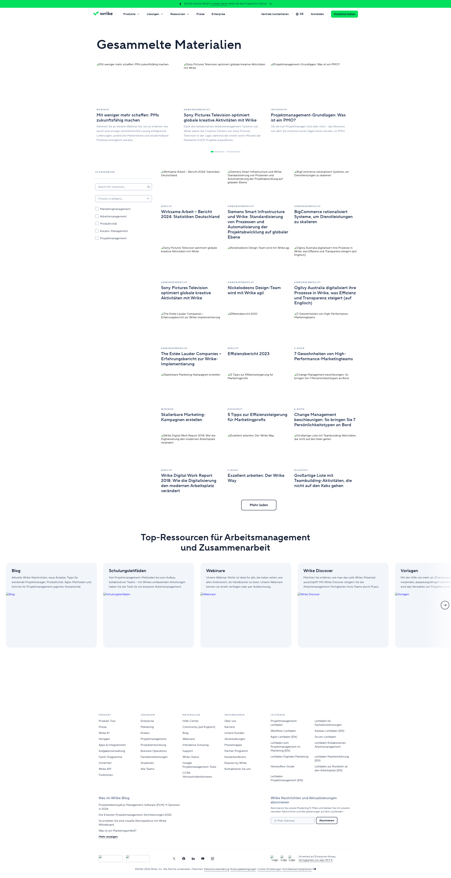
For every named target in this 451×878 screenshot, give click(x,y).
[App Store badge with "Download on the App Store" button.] (110, 858)
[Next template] (445, 605)
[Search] (148, 186)
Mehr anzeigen (108, 836)
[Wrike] (104, 14)
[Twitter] (174, 858)
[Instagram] (212, 858)
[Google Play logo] (138, 858)
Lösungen (153, 14)
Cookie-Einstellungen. (270, 869)
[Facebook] (184, 858)
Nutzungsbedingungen (243, 869)
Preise (200, 14)
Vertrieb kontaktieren (275, 14)
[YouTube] (203, 858)
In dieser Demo (219, 3)
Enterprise (218, 14)
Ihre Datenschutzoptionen (297, 869)
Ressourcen (177, 14)
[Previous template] (6, 605)
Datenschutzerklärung (216, 869)
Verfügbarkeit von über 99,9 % (316, 860)
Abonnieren (326, 820)
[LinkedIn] (193, 858)
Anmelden (317, 14)
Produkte (129, 14)
